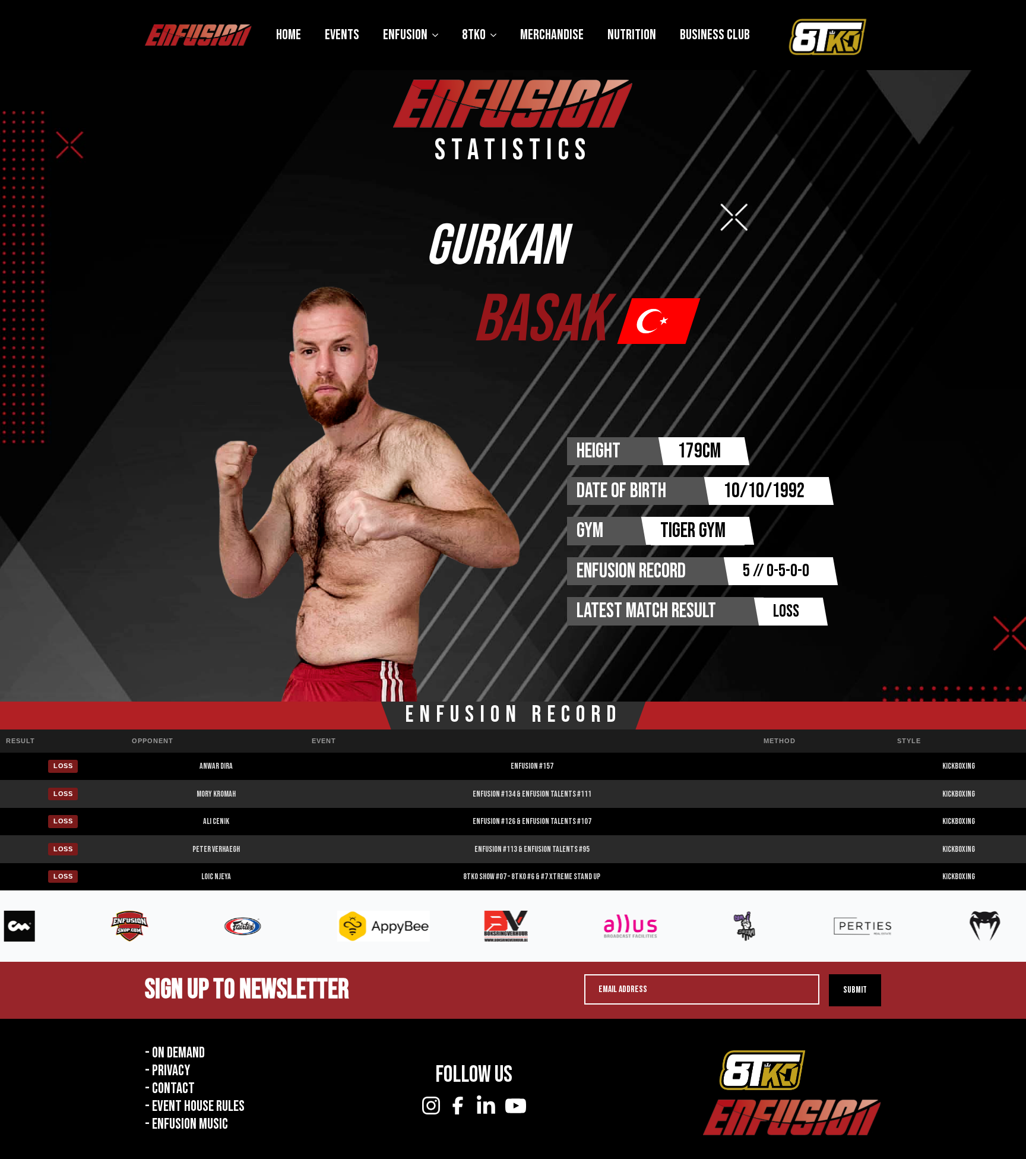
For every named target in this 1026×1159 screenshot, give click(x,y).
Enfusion (405, 34)
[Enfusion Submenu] (439, 35)
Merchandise (552, 34)
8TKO (474, 34)
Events (342, 34)
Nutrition (631, 34)
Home (288, 34)
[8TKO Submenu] (497, 35)
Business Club (715, 34)
